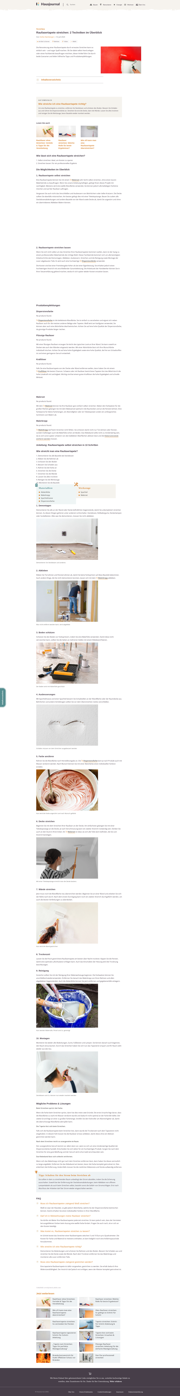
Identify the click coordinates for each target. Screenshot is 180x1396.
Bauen (95, 5)
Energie (119, 5)
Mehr (74, 41)
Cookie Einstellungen (104, 1392)
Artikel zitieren (44, 41)
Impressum (119, 1392)
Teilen (65, 41)
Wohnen (130, 5)
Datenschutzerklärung (135, 1392)
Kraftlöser (42, 371)
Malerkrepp (43, 430)
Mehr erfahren (116, 1381)
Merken (56, 41)
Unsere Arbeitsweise (86, 1392)
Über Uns (141, 5)
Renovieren (107, 5)
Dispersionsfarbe (89, 261)
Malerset (75, 180)
